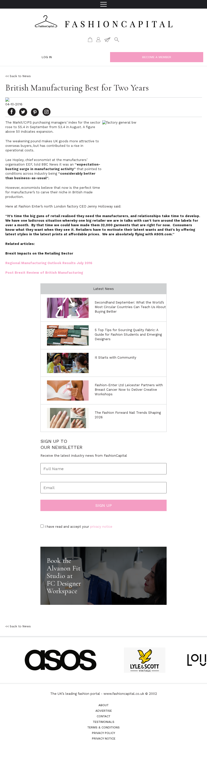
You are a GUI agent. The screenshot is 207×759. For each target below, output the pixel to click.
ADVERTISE (103, 710)
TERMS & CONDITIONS (103, 727)
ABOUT (103, 705)
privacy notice (101, 526)
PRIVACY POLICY (103, 732)
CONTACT (103, 716)
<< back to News (18, 76)
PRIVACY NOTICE (103, 738)
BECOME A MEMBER (156, 57)
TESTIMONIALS (103, 721)
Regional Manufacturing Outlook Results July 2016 (48, 263)
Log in (47, 57)
